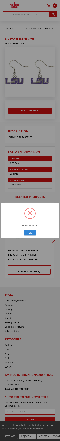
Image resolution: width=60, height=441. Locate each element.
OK (30, 232)
